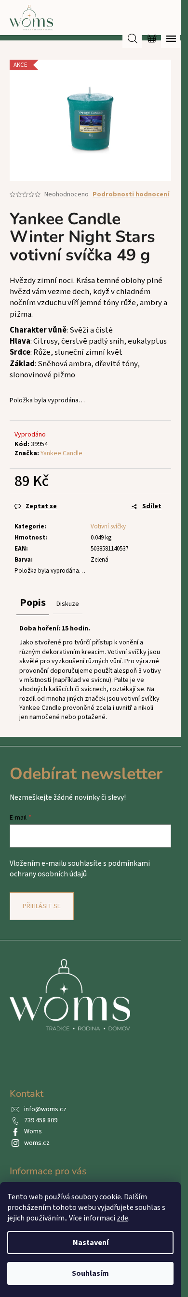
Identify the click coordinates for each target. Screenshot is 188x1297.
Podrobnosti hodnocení (131, 194)
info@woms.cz (45, 1109)
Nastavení (90, 1242)
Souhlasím (90, 1273)
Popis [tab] (33, 602)
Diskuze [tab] (67, 604)
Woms (33, 1131)
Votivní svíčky (108, 526)
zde (122, 1218)
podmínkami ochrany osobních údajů (80, 868)
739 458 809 (40, 1120)
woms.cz (37, 1143)
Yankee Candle (61, 453)
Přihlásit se (42, 906)
